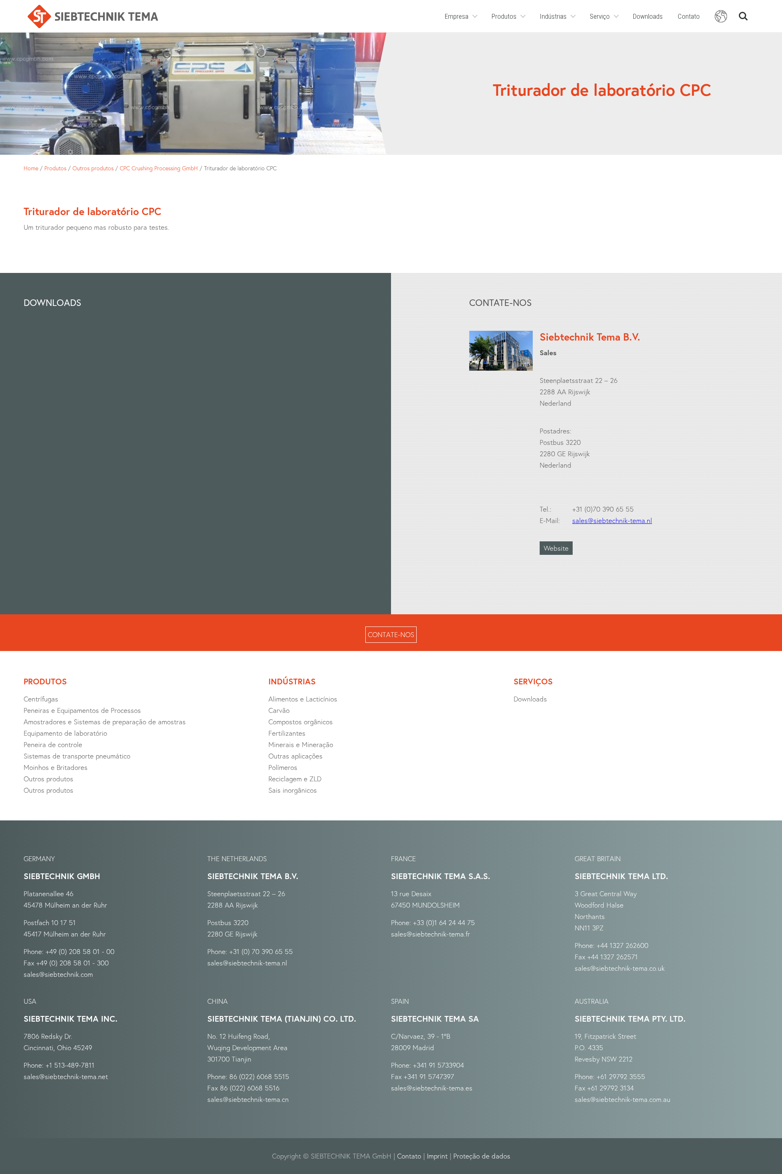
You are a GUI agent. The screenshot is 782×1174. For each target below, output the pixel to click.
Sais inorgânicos (292, 790)
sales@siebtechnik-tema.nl (612, 520)
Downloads (648, 16)
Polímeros (282, 767)
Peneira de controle (53, 744)
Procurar (743, 13)
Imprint (437, 1156)
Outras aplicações (295, 756)
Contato (689, 16)
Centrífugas (41, 699)
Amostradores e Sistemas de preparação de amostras (105, 721)
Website (556, 548)
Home (31, 168)
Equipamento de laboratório (65, 733)
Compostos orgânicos (300, 721)
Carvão (279, 710)
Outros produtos (93, 168)
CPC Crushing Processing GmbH (159, 168)
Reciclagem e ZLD (294, 778)
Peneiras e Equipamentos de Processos (82, 710)
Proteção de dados (481, 1156)
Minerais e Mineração (300, 744)
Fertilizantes (286, 733)
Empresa (456, 16)
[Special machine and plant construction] (93, 16)
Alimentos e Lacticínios (302, 699)
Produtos (504, 16)
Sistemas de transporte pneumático (77, 756)
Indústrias (553, 16)
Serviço (600, 16)
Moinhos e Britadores (56, 767)
